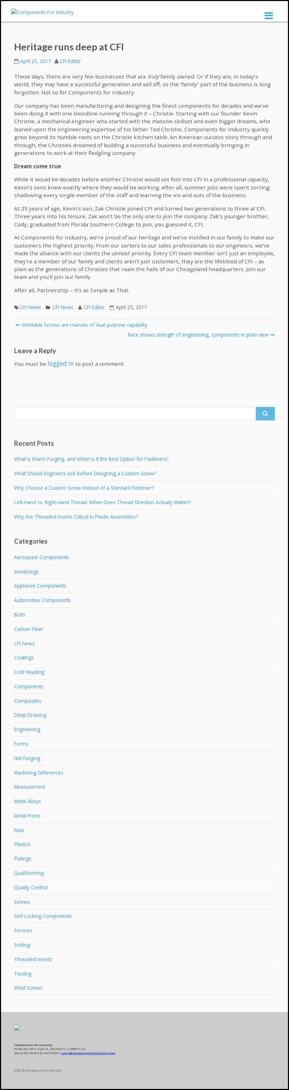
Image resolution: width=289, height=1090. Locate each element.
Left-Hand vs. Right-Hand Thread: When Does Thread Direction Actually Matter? (102, 502)
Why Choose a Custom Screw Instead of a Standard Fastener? (84, 487)
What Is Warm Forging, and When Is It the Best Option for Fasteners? (91, 459)
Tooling (22, 973)
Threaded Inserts (33, 959)
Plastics (22, 844)
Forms (21, 743)
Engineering (27, 729)
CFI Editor (70, 61)
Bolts (19, 614)
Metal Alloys (27, 801)
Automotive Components (42, 600)
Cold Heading (29, 672)
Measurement (29, 786)
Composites (27, 700)
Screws (22, 901)
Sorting (22, 944)
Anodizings (26, 571)
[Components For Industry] (42, 12)
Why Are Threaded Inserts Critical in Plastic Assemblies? (76, 516)
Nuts (19, 830)
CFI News (30, 307)
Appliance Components (40, 585)
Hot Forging (27, 758)
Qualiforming (29, 873)
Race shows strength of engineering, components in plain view (198, 334)
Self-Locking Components (43, 916)
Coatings (24, 657)
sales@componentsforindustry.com (88, 1053)
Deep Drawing (30, 715)
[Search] (265, 413)
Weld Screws (28, 987)
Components (28, 686)
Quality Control (31, 887)
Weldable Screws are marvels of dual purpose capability (83, 324)
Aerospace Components (41, 557)
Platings (22, 858)
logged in (61, 363)
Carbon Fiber (28, 629)
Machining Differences (38, 772)
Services (23, 930)
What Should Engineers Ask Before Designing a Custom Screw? (85, 473)
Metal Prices (27, 815)
